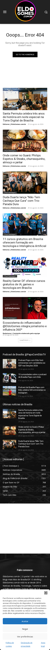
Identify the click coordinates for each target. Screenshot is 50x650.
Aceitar (25, 621)
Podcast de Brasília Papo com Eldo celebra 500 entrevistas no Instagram (32, 390)
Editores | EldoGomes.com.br (14, 124)
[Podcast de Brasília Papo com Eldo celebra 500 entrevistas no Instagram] (9, 390)
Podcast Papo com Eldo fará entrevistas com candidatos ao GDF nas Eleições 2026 (31, 363)
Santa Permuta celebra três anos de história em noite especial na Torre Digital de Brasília (24, 117)
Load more (24, 340)
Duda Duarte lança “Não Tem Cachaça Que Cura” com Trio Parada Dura (21, 201)
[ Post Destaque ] (10, 109)
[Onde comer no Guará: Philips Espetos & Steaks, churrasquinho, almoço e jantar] (25, 141)
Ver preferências (25, 636)
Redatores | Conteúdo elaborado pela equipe (21, 333)
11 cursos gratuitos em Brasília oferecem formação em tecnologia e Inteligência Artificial (24, 242)
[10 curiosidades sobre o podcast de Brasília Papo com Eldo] (9, 377)
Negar (25, 628)
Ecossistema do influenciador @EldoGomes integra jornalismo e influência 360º (25, 326)
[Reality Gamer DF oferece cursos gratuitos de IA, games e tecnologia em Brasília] (25, 266)
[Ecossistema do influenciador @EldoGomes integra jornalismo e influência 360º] (25, 308)
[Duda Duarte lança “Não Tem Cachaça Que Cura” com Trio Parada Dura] (25, 182)
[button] (45, 592)
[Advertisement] (25, 529)
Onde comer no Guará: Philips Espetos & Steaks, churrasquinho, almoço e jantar (24, 159)
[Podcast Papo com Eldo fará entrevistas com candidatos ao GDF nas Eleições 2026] (9, 363)
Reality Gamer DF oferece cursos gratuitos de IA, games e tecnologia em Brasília (24, 284)
